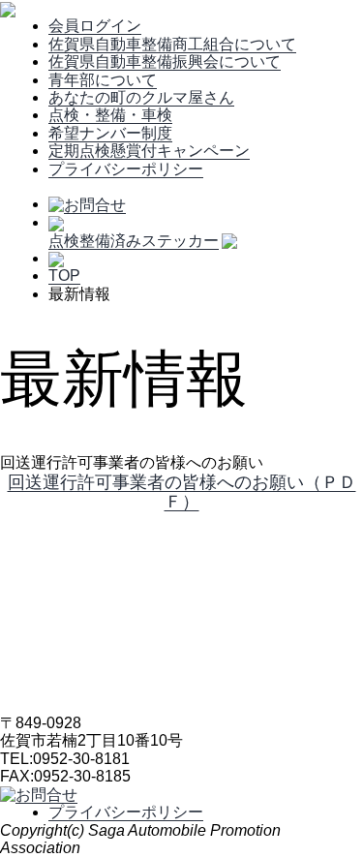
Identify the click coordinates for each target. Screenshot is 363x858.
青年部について (102, 80)
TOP (64, 275)
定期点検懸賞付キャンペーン (149, 150)
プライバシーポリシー (125, 169)
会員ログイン (94, 25)
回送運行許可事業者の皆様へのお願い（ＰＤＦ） (182, 492)
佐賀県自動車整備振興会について (164, 61)
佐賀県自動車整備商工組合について (172, 44)
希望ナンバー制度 (110, 133)
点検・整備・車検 (110, 115)
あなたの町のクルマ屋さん (141, 97)
